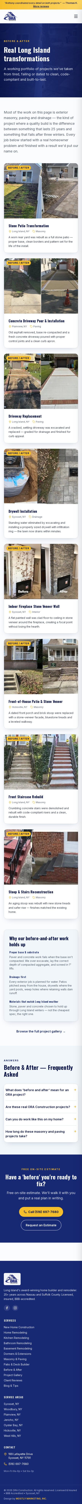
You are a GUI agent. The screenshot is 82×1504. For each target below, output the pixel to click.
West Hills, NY (12, 1435)
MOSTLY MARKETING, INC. (31, 1498)
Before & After (13, 1369)
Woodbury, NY (13, 1409)
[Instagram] (15, 1308)
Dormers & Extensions (17, 1353)
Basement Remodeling (18, 1348)
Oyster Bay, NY (13, 1425)
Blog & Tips (11, 1385)
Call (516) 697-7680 (43, 1212)
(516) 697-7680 (18, 1463)
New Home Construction (19, 1327)
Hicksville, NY (12, 1430)
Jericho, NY (11, 1419)
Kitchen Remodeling (16, 1337)
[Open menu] (76, 16)
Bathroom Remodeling (18, 1343)
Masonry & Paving (15, 1359)
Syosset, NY (11, 1403)
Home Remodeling (15, 1332)
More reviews (41, 6)
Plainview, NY (12, 1414)
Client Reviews (13, 1380)
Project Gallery (13, 1375)
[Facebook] (7, 1308)
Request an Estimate (41, 1225)
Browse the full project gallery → (41, 1031)
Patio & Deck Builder (17, 1364)
